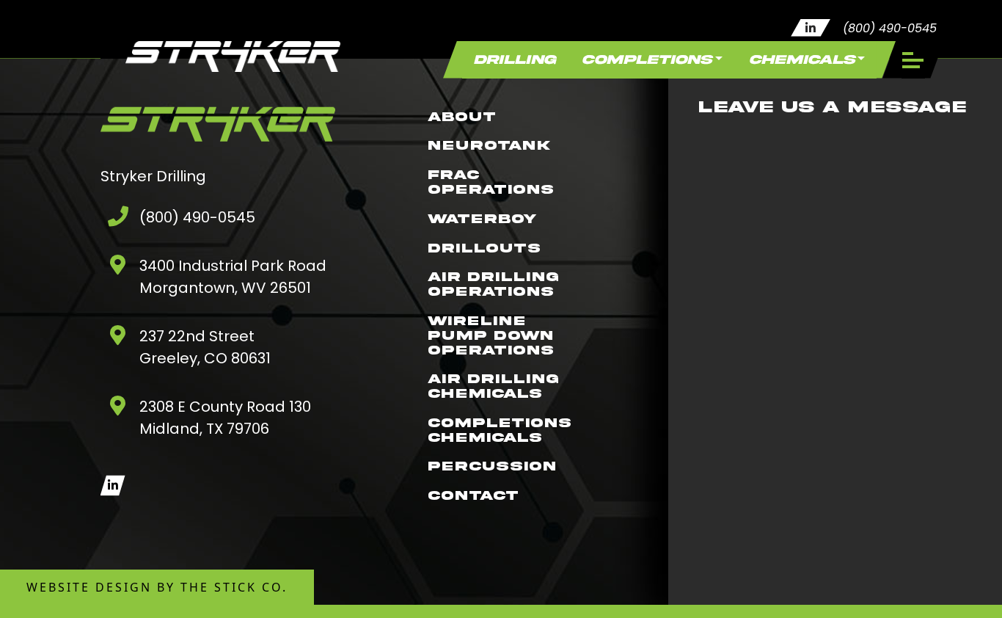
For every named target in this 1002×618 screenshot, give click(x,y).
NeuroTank (489, 146)
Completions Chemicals (499, 430)
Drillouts (484, 248)
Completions (647, 60)
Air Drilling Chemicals (493, 386)
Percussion (492, 466)
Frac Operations (491, 182)
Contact (473, 496)
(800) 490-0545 (890, 28)
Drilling (514, 60)
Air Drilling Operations (493, 284)
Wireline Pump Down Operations (491, 335)
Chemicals (802, 60)
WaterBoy (482, 218)
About (462, 116)
